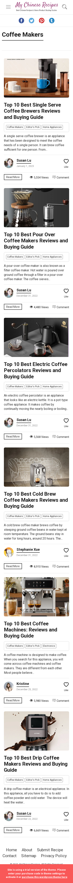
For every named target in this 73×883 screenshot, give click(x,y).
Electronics (49, 646)
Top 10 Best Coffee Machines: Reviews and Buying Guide (30, 630)
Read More (13, 177)
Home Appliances (52, 127)
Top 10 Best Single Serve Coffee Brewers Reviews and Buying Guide (32, 111)
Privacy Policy (54, 855)
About (27, 850)
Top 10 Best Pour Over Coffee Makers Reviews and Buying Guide (36, 241)
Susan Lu (24, 160)
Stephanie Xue (28, 549)
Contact (10, 855)
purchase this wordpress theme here (44, 877)
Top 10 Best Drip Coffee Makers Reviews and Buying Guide (36, 764)
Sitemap (28, 855)
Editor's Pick (33, 127)
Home (11, 850)
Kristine (23, 684)
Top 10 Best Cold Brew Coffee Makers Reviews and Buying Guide (36, 500)
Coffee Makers (15, 127)
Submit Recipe (50, 850)
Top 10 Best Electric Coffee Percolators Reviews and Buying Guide (35, 370)
